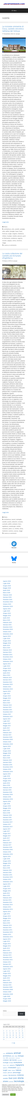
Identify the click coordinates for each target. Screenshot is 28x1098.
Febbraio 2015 (7, 898)
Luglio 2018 (6, 803)
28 (16, 1037)
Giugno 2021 (7, 723)
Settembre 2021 (8, 716)
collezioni (14, 522)
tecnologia (19, 1081)
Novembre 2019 (8, 767)
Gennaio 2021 (7, 735)
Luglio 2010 (6, 971)
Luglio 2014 (6, 914)
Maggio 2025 (7, 615)
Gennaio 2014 (7, 927)
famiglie (12, 231)
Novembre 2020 (8, 739)
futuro (8, 1065)
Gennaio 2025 (7, 624)
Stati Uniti (13, 1078)
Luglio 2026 (6, 583)
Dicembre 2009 (7, 987)
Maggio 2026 (7, 588)
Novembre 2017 (8, 822)
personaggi (17, 1072)
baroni (13, 519)
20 (13, 1035)
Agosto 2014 (7, 911)
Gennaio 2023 (7, 680)
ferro (19, 524)
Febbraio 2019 (7, 787)
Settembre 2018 (8, 799)
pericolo (10, 1072)
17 (3, 1035)
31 (3, 1039)
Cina (4, 1058)
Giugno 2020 (7, 751)
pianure (19, 236)
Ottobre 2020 (7, 742)
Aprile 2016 (6, 865)
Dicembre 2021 (7, 709)
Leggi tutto (5, 222)
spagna (9, 240)
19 (10, 1035)
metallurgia (12, 526)
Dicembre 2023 (7, 654)
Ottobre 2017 (7, 824)
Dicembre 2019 (7, 764)
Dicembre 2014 (7, 902)
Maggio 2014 (7, 918)
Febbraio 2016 (7, 870)
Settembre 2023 (8, 661)
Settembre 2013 (8, 936)
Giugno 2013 (7, 943)
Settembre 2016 (8, 854)
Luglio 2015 (6, 886)
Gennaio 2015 (7, 900)
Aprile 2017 (6, 838)
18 (6, 1035)
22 (19, 1035)
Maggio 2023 (7, 670)
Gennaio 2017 (7, 845)
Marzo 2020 (6, 758)
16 (22, 1033)
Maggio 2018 (7, 808)
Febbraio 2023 (7, 677)
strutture (19, 240)
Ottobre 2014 (7, 907)
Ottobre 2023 (7, 659)
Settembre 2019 (8, 771)
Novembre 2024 (8, 629)
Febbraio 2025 (7, 622)
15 (19, 1033)
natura (18, 1070)
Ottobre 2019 (7, 769)
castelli (17, 229)
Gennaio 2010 (7, 985)
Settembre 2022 (8, 689)
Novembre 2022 (8, 684)
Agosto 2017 (7, 829)
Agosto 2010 (7, 969)
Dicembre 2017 (7, 820)
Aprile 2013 (6, 948)
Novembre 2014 (8, 904)
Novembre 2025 (8, 602)
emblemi (15, 524)
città (3, 231)
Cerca (4, 1011)
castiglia (22, 229)
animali (17, 1053)
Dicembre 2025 (7, 599)
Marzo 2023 (6, 675)
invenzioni (12, 1067)
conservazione (12, 1058)
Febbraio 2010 (7, 982)
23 (22, 1035)
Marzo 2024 (6, 647)
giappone (12, 1065)
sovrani (4, 240)
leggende (19, 1067)
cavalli (9, 522)
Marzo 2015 (6, 895)
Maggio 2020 (7, 753)
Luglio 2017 (6, 831)
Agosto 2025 (7, 608)
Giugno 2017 (7, 833)
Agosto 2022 (7, 691)
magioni (14, 233)
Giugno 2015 (7, 888)
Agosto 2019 (7, 774)
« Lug (13, 1043)
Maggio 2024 (7, 643)
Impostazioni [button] (6, 1094)
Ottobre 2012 (7, 962)
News (5, 227)
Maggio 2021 (7, 725)
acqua (4, 1053)
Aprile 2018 (6, 810)
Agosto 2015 (7, 884)
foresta (4, 1065)
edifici (7, 231)
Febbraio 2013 (7, 953)
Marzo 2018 (6, 813)
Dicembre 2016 (7, 847)
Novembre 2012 (8, 959)
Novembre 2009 (8, 989)
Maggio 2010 (7, 976)
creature (6, 1060)
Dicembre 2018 (7, 792)
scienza (20, 1075)
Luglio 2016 (6, 858)
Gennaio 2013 (7, 955)
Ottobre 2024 (7, 631)
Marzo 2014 (6, 923)
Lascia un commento (10, 245)
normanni (5, 528)
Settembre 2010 (8, 966)
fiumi (20, 231)
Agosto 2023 (7, 664)
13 (13, 1033)
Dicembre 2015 (7, 875)
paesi (10, 528)
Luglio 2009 (6, 996)
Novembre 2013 (8, 932)
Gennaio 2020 (7, 762)
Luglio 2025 (6, 611)
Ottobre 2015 (7, 879)
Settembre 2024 (8, 634)
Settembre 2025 (8, 606)
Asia (16, 1056)
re (13, 528)
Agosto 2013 (7, 939)
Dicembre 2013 (7, 930)
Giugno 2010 (7, 973)
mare (9, 1070)
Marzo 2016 (6, 868)
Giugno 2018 (7, 806)
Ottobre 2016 (7, 852)
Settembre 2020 (8, 744)
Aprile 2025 (6, 618)
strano (5, 1081)
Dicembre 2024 (7, 627)
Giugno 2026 (7, 586)
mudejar (9, 236)
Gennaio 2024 (7, 652)
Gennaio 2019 (7, 790)
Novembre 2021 (8, 712)
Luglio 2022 (6, 693)
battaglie (19, 519)
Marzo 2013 (6, 950)
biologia (21, 1056)
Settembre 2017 (8, 826)
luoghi (10, 233)
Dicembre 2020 (7, 737)
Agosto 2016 (7, 856)
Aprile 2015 (6, 893)
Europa (11, 1062)
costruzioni (17, 1058)
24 (4, 1037)
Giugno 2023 (7, 668)
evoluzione (18, 1062)
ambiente (9, 1053)
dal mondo (13, 1060)
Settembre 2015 (8, 881)
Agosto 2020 (7, 746)
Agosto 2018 (7, 801)
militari (4, 236)
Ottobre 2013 (7, 934)
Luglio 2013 (6, 941)
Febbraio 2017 (7, 842)
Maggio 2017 (7, 836)
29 (19, 1037)
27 (13, 1037)
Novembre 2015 (8, 877)
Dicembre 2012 (7, 957)
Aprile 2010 (6, 978)
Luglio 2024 (6, 638)
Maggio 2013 (7, 946)
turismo (11, 531)
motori (13, 1070)
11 (6, 1033)
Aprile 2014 (6, 920)
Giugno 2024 (7, 641)
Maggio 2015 (7, 891)
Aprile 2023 (6, 673)
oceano (5, 1072)
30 (22, 1037)
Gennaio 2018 (7, 817)
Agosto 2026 (7, 581)
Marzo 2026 (6, 592)
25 (7, 1037)
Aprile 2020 (6, 755)
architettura (7, 229)
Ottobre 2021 (7, 714)
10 (3, 1033)
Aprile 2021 (6, 728)
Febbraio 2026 (7, 595)
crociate (20, 522)
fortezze (4, 233)
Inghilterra (5, 526)
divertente (20, 1060)
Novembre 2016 (8, 849)
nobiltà (15, 236)
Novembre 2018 (8, 794)
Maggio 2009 (7, 1001)
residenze (14, 238)
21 (16, 1035)
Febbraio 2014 (7, 925)
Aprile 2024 (6, 645)
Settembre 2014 (8, 909)
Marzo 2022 (6, 702)
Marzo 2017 (6, 840)
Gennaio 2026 (7, 597)
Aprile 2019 (6, 783)
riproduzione (12, 1075)
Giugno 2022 (7, 696)
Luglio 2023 (6, 666)
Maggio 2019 (7, 780)
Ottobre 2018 (7, 797)
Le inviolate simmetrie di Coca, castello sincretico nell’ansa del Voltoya (13, 28)
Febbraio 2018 (7, 815)
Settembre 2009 (8, 994)
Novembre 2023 (8, 657)
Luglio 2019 (6, 776)
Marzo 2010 (6, 980)
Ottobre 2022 (7, 686)
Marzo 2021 (6, 730)
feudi (16, 231)
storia (14, 240)
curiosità (4, 524)
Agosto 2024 (7, 636)
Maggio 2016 (7, 863)
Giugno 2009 (7, 998)
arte (13, 229)
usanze (16, 531)
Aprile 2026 (6, 590)
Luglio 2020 (6, 748)
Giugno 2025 (7, 613)
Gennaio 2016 (7, 872)
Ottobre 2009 (7, 992)
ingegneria (20, 1065)
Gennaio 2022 (7, 707)
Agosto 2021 (7, 719)
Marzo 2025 (6, 620)
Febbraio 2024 (7, 650)
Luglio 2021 (6, 721)
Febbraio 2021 (7, 732)
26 (10, 1037)
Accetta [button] (13, 1094)
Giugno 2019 (7, 778)
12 (10, 1033)
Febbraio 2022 (7, 705)
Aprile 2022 (6, 700)
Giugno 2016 (7, 861)
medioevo (21, 233)
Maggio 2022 (7, 698)
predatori (5, 1075)
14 (16, 1033)
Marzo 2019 (6, 785)
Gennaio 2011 (7, 964)
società (16, 528)
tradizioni (5, 531)
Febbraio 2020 (7, 760)
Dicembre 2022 (7, 682)
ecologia (5, 1062)
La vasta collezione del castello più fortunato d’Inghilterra (12, 255)
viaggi (4, 243)
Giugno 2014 (7, 916)
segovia (20, 238)
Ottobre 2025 (7, 604)
